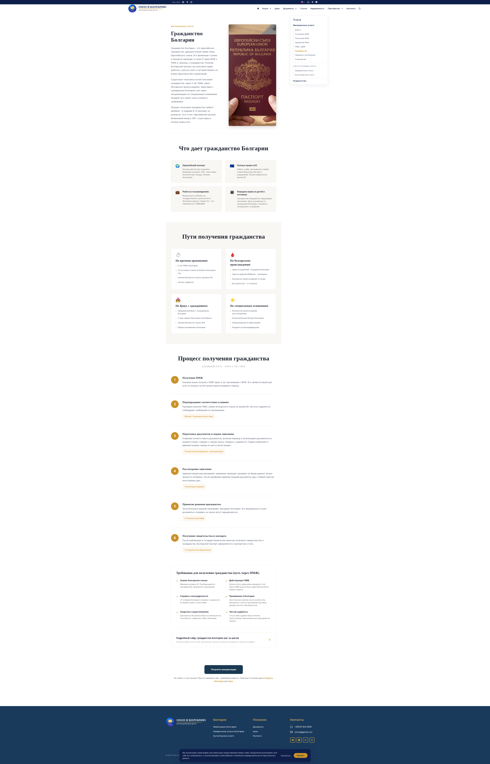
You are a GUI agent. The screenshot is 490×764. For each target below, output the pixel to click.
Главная (258, 8)
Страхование (300, 59)
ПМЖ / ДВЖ (300, 47)
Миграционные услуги (303, 25)
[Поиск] (359, 8)
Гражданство (301, 51)
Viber (230, 681)
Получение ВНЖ (302, 38)
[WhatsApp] (308, 2)
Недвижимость (317, 8)
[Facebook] (183, 2)
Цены (277, 8)
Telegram (268, 678)
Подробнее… (286, 755)
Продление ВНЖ (302, 42)
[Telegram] (187, 2)
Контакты (351, 8)
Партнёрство (334, 8)
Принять (300, 755)
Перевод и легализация (305, 55)
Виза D (298, 30)
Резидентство (299, 81)
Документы (288, 8)
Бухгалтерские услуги (304, 75)
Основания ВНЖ (302, 34)
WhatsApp (219, 681)
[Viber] (316, 2)
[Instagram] (191, 2)
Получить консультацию (223, 669)
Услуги (265, 8)
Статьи (303, 8)
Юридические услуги (304, 71)
